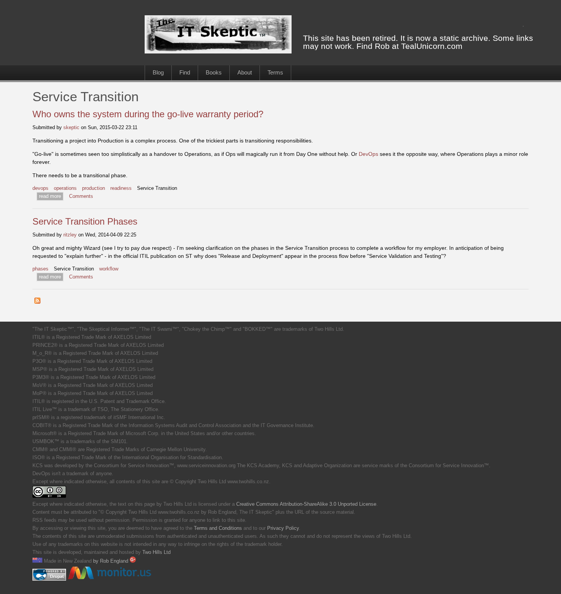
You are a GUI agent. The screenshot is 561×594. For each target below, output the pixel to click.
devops (40, 188)
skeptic (71, 127)
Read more (50, 196)
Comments (81, 196)
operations (65, 188)
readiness (121, 188)
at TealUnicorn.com (427, 46)
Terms (275, 72)
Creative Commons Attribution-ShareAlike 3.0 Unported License (306, 504)
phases (40, 269)
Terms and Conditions (218, 528)
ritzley (70, 235)
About (244, 72)
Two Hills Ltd (156, 552)
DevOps (368, 154)
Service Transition (157, 188)
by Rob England (111, 561)
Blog (158, 72)
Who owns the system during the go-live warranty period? (147, 114)
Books (214, 72)
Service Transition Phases (84, 221)
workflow (108, 269)
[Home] (218, 52)
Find (184, 72)
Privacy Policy (283, 528)
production (93, 188)
